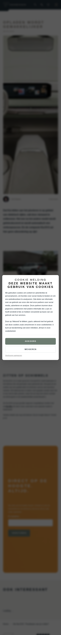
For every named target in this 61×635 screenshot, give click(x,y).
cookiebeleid (46, 325)
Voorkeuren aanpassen (13, 355)
